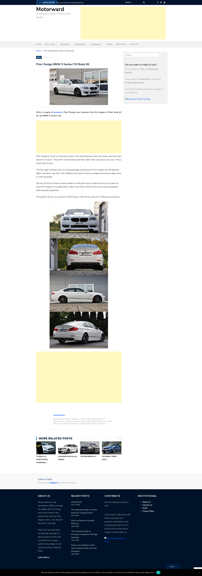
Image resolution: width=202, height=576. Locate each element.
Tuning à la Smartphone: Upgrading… (42, 459)
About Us (133, 44)
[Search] (143, 2)
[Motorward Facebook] (158, 2)
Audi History (76, 502)
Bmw (39, 57)
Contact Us (121, 44)
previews (58, 112)
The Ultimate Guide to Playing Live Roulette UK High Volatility (84, 534)
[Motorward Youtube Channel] (164, 2)
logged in (54, 482)
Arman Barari (59, 415)
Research (65, 44)
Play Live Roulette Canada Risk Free (70, 3)
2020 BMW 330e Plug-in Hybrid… (67, 458)
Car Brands (96, 44)
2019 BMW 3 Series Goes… (109, 458)
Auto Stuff (50, 44)
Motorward (50, 9)
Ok (158, 572)
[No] (199, 572)
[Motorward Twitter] (160, 2)
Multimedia (80, 44)
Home (38, 44)
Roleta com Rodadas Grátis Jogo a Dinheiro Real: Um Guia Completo (84, 548)
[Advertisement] (123, 23)
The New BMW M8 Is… (88, 456)
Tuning (109, 44)
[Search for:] (132, 2)
